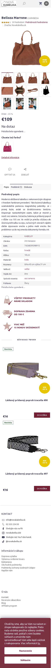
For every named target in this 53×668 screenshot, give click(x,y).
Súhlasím (25, 660)
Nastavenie (25, 650)
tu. (39, 643)
